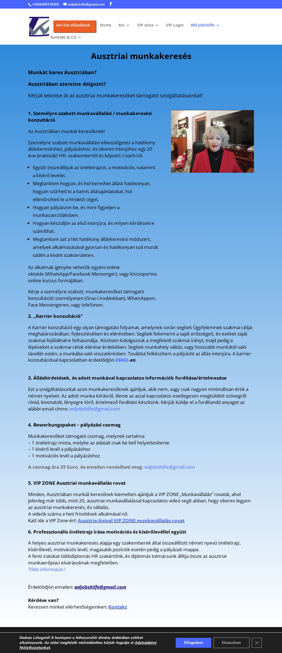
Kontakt (117, 607)
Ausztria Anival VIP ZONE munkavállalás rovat (131, 520)
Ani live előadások (73, 25)
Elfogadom (193, 642)
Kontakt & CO (63, 37)
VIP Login (175, 25)
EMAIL (122, 360)
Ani (121, 25)
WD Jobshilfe (203, 25)
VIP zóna (145, 25)
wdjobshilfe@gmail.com (94, 409)
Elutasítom (231, 642)
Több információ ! (46, 569)
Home (105, 25)
